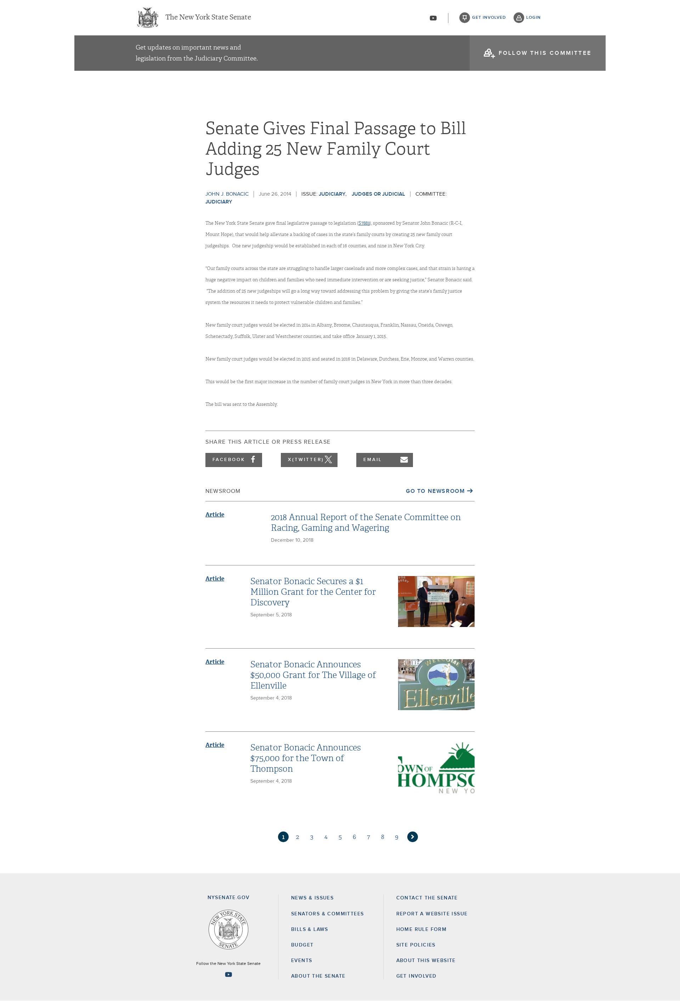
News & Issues (312, 898)
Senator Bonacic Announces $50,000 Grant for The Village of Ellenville (313, 675)
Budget (302, 945)
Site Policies (416, 945)
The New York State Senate (208, 17)
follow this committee (545, 53)
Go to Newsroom (435, 491)
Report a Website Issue (432, 913)
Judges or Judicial (378, 194)
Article (214, 514)
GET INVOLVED (416, 976)
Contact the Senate (427, 898)
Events (301, 960)
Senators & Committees (327, 913)
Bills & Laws (309, 929)
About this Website (426, 960)
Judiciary (332, 194)
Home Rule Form (421, 929)
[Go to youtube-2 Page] (228, 974)
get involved (489, 18)
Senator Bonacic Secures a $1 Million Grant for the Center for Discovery (313, 592)
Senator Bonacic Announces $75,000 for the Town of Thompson (305, 758)
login (533, 18)
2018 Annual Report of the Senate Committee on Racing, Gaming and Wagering (366, 522)
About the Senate (318, 976)
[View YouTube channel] (433, 18)
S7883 (364, 223)
